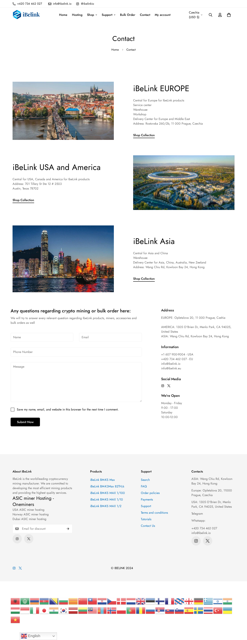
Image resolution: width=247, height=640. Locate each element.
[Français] (170, 601)
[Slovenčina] (170, 610)
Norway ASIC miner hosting (31, 514)
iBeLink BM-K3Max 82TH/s (107, 486)
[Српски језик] (160, 610)
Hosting (77, 15)
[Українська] (228, 610)
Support (107, 15)
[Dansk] (121, 601)
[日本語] (44, 610)
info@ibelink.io (201, 533)
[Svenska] (199, 610)
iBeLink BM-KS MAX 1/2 (105, 506)
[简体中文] (83, 601)
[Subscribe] (68, 528)
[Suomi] (160, 601)
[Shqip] (15, 601)
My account (162, 15)
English (33, 636)
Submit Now (25, 422)
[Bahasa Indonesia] (25, 610)
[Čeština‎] (112, 601)
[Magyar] (15, 610)
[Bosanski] (54, 601)
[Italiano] (35, 610)
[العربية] (25, 601)
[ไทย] (208, 610)
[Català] (73, 601)
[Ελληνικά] (208, 601)
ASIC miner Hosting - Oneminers (33, 501)
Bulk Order (127, 15)
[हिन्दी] (228, 601)
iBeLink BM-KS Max (102, 480)
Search (145, 480)
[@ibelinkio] (163, 385)
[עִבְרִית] (218, 601)
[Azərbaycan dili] (44, 601)
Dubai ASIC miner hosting (29, 519)
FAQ (144, 486)
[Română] (141, 610)
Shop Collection (144, 135)
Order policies (150, 493)
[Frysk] (179, 601)
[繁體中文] (92, 601)
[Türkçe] (218, 610)
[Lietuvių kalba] (83, 610)
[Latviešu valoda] (73, 610)
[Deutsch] (199, 601)
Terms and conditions (154, 512)
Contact (145, 15)
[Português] (131, 610)
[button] (228, 14)
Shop (90, 15)
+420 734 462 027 (204, 528)
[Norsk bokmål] (112, 610)
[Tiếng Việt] (15, 619)
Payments (147, 499)
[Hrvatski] (102, 601)
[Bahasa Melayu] (92, 610)
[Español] (189, 610)
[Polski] (121, 610)
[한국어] (64, 610)
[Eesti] (150, 601)
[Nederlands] (131, 601)
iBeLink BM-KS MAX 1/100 (107, 493)
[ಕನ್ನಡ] (54, 610)
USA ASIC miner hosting (28, 509)
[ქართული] (189, 601)
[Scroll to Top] (239, 619)
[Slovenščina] (179, 610)
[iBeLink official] (27, 15)
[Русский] (150, 610)
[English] (141, 601)
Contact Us (148, 526)
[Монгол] (102, 610)
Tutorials (146, 519)
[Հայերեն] (35, 601)
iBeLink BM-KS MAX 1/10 (106, 499)
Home (63, 15)
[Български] (64, 601)
